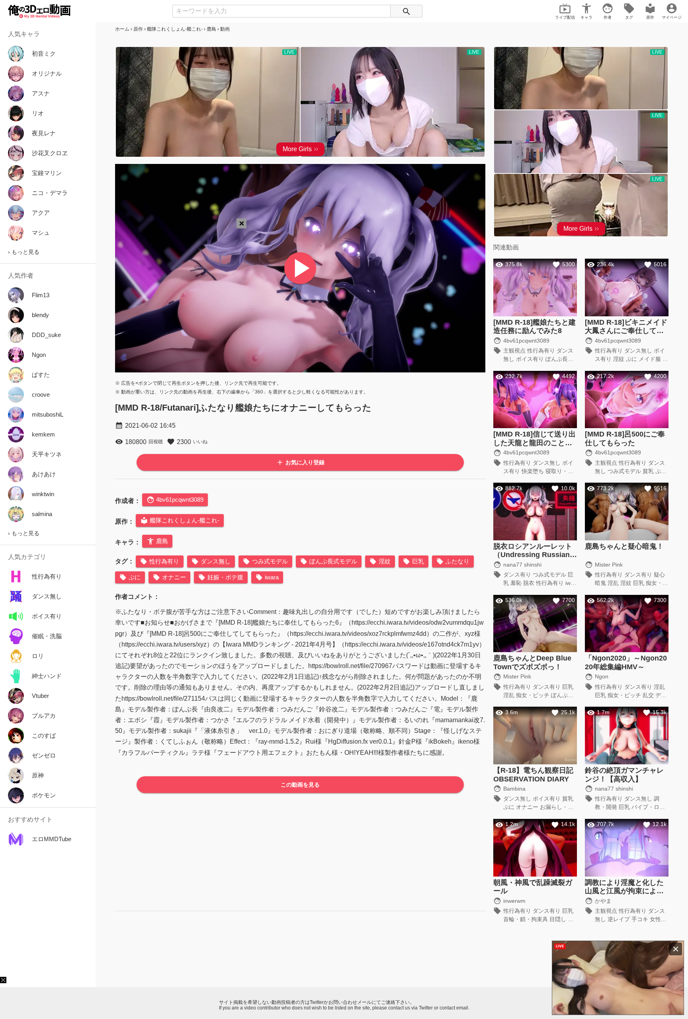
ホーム (122, 29)
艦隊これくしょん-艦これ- (175, 29)
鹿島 (211, 29)
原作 (138, 29)
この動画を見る (300, 784)
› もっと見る (23, 252)
